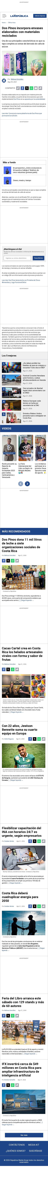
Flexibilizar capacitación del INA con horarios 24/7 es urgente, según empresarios (22, 832)
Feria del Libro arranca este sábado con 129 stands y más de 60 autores (23, 1002)
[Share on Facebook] (22, 88)
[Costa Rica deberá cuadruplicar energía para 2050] (23, 923)
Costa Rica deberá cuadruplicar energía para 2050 (20, 897)
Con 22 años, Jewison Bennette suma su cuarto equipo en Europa (19, 729)
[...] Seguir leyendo (25, 600)
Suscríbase (35, 1151)
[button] (40, 16)
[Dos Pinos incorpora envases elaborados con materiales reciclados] (24, 63)
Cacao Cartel (38, 707)
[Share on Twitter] (27, 88)
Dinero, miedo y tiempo (22, 180)
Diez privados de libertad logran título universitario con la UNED (34, 390)
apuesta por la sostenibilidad (35, 99)
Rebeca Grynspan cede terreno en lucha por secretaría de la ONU (32, 403)
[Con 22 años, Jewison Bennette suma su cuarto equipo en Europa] (23, 755)
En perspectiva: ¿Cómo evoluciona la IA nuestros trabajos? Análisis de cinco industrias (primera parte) (27, 170)
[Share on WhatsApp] (31, 88)
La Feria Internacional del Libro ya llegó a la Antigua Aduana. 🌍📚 (25, 468)
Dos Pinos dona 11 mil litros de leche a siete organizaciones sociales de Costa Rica (22, 545)
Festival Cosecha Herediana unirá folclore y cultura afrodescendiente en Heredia (34, 378)
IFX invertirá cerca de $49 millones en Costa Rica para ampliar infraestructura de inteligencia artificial (21, 1069)
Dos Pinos (17, 99)
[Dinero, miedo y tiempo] (7, 180)
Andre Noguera (9, 739)
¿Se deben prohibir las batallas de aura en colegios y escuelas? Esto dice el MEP (34, 365)
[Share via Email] (36, 88)
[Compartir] (40, 88)
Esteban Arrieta (9, 841)
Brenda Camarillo (9, 1080)
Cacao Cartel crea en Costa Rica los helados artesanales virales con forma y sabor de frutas (22, 654)
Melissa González (17, 79)
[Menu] (4, 16)
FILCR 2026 (8, 1049)
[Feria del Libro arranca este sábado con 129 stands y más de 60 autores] (23, 1032)
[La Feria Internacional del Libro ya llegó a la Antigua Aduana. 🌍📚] (25, 448)
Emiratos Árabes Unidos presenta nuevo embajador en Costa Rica (34, 415)
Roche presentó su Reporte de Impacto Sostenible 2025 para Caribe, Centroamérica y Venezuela (9, 470)
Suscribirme (38, 258)
